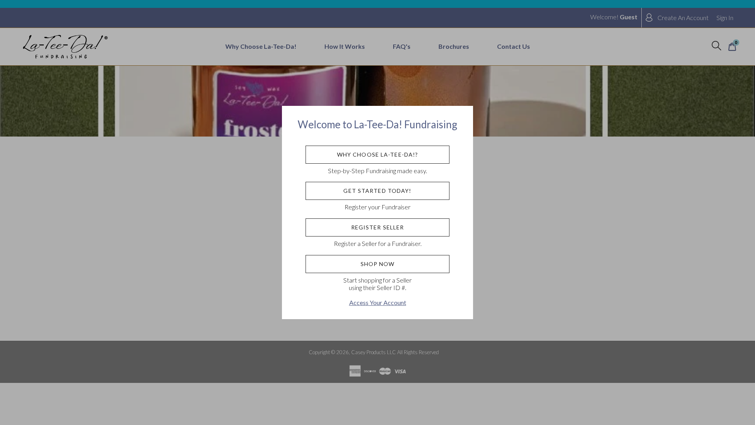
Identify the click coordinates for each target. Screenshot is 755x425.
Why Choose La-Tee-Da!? (377, 154)
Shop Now (378, 264)
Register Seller (377, 227)
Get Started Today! (377, 190)
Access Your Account (377, 302)
